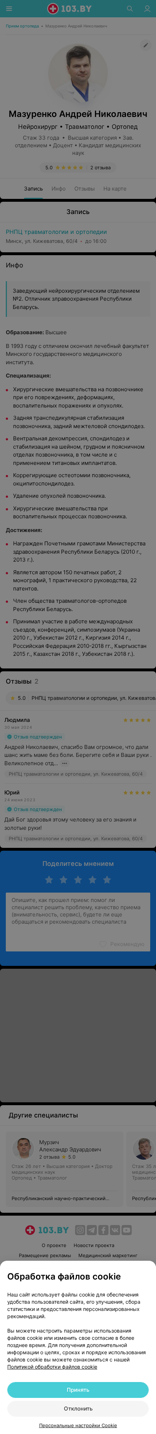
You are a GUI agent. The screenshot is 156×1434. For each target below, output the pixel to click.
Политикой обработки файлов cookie (52, 1367)
